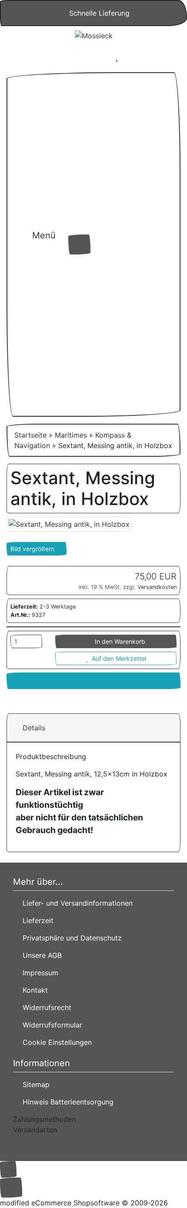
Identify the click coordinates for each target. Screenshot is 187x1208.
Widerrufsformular (50, 1025)
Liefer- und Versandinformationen (75, 903)
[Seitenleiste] (52, 253)
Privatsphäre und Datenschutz (70, 938)
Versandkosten (157, 587)
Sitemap (34, 1084)
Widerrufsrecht (44, 1007)
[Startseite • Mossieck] (93, 35)
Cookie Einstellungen (55, 1042)
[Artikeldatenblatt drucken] (93, 681)
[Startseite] (67, 56)
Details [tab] (34, 727)
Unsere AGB (40, 955)
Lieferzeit (35, 920)
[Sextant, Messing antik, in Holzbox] (69, 523)
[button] (91, 56)
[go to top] (8, 1168)
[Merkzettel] (117, 56)
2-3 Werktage (58, 606)
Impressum (38, 972)
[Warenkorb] (142, 56)
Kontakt (33, 990)
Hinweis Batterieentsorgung (66, 1102)
